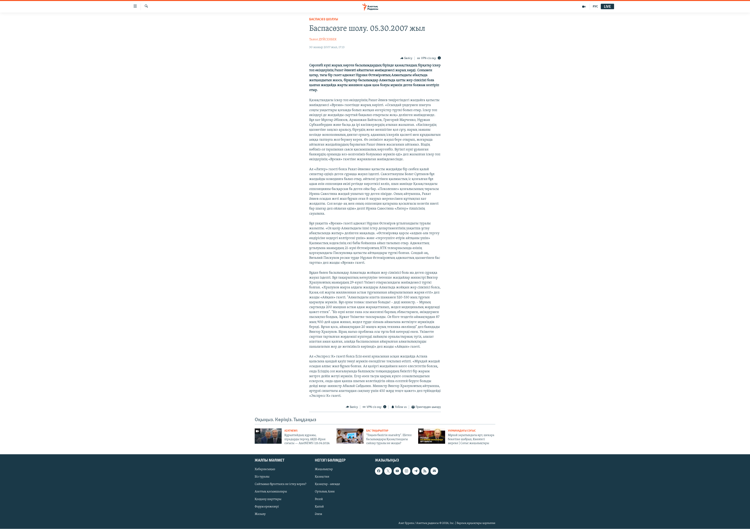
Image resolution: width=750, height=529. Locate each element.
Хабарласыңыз (265, 469)
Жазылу (260, 514)
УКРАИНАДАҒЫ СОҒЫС (462, 430)
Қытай (319, 506)
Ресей (319, 499)
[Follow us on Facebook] (378, 471)
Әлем (318, 514)
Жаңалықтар (324, 469)
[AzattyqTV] (584, 7)
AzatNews (290, 430)
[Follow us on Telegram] (416, 471)
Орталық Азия (325, 491)
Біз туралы (262, 477)
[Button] (406, 58)
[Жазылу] (434, 471)
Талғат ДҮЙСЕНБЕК (323, 39)
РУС (595, 6)
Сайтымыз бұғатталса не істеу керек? (280, 484)
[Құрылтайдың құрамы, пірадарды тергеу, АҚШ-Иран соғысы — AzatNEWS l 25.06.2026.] (268, 436)
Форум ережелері (267, 506)
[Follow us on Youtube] (397, 471)
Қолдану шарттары (268, 499)
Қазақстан (322, 477)
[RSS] (425, 471)
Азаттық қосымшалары (271, 491)
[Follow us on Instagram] (406, 471)
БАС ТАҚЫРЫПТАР (377, 430)
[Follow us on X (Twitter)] (388, 471)
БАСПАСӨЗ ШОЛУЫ (323, 19)
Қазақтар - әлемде (327, 484)
